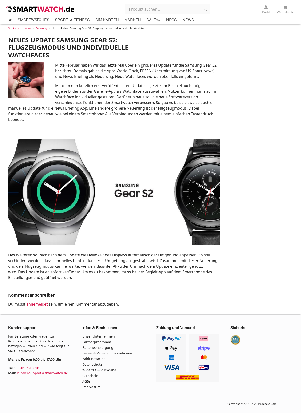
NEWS (188, 19)
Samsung (41, 28)
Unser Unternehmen (98, 336)
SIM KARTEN (107, 19)
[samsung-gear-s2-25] (114, 192)
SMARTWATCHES (33, 19)
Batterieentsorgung (97, 347)
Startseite (14, 28)
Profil (266, 12)
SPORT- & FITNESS (72, 19)
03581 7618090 (27, 368)
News (27, 28)
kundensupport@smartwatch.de (42, 373)
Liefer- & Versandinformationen (107, 353)
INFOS (171, 19)
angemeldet (37, 304)
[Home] (10, 19)
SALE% (153, 19)
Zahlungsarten (94, 359)
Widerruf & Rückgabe (99, 370)
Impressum (91, 387)
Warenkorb (285, 12)
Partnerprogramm (96, 342)
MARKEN (132, 19)
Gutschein (90, 375)
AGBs (86, 381)
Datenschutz (92, 364)
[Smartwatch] (41, 8)
